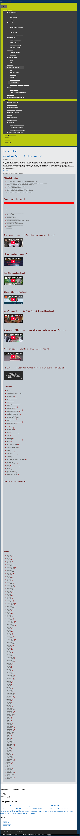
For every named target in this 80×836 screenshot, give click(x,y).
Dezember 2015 (10, 744)
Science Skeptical (10, 216)
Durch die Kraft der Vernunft (12, 219)
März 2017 (8, 723)
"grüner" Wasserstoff (4, 806)
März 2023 (8, 616)
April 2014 (8, 766)
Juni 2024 (8, 594)
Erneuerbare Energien (7, 808)
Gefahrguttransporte (12, 117)
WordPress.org (6, 825)
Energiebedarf (10, 95)
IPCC (44, 809)
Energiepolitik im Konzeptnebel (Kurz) (14, 225)
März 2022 (8, 634)
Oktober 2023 (9, 606)
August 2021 (9, 645)
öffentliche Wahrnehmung (12, 446)
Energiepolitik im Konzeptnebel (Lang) (14, 223)
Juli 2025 (8, 574)
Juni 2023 (8, 612)
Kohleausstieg (22, 811)
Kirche (7, 432)
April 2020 (8, 669)
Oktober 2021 (9, 642)
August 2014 (9, 762)
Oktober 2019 (9, 678)
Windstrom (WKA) (11, 37)
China (11, 806)
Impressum (7, 140)
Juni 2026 (8, 558)
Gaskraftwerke (28, 808)
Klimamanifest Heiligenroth (12, 222)
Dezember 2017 (10, 709)
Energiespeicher (47, 806)
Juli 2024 (8, 592)
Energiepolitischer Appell (10, 135)
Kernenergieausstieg (63, 808)
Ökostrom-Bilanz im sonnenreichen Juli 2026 (16, 186)
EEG (11, 70)
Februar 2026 (9, 564)
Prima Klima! (9, 226)
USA (11, 813)
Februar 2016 (9, 741)
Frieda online (9, 228)
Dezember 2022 (10, 621)
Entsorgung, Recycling (12, 120)
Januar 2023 (9, 619)
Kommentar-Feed (7, 824)
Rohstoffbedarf (9, 452)
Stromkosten (71, 811)
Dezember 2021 (10, 639)
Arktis (7, 390)
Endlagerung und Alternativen (16, 35)
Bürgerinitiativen (13, 82)
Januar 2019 (9, 691)
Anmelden (5, 821)
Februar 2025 (9, 582)
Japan (47, 808)
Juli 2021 (8, 646)
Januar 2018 (9, 708)
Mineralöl (12, 20)
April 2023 (8, 615)
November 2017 (10, 711)
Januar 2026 (9, 565)
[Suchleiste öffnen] (2, 3)
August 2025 (9, 573)
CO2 (14, 806)
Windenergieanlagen (32, 813)
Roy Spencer (52, 811)
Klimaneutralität (3, 811)
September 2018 (10, 697)
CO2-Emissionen (19, 806)
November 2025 (10, 568)
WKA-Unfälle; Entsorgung (15, 47)
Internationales (10, 122)
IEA (41, 808)
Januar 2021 (9, 655)
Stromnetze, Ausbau (14, 72)
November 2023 (10, 604)
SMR (68, 811)
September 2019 (10, 679)
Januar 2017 (9, 726)
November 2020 (10, 658)
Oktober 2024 (9, 588)
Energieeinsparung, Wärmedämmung (15, 97)
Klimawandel (15, 811)
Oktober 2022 (9, 624)
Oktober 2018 (9, 696)
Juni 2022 (8, 630)
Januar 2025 (9, 583)
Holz (11, 62)
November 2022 (10, 622)
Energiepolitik (39, 806)
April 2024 (8, 597)
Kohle (11, 15)
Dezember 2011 (10, 777)
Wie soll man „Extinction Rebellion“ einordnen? (22, 156)
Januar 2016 (9, 742)
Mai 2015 (8, 751)
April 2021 (8, 651)
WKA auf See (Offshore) (15, 45)
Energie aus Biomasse (12, 57)
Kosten (26, 811)
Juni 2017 (8, 718)
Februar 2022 (9, 636)
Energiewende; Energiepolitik (13, 67)
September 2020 (10, 661)
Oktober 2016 (9, 730)
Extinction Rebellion (18, 173)
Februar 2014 (9, 769)
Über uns (7, 137)
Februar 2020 (9, 672)
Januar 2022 (9, 637)
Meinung (12, 173)
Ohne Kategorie (9, 449)
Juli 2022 (8, 628)
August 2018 (9, 699)
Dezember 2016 (10, 727)
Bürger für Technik (10, 214)
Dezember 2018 (10, 693)
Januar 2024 (9, 601)
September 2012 (10, 774)
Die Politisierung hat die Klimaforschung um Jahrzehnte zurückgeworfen (22, 181)
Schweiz (65, 811)
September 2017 (10, 714)
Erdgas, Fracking (13, 17)
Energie (6, 10)
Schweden (61, 811)
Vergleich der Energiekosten (16, 127)
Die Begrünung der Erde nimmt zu (13, 187)
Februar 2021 (9, 654)
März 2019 (8, 688)
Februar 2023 (9, 618)
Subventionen (2, 813)
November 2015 (10, 745)
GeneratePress (25, 832)
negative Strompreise (31, 811)
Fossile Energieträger (12, 12)
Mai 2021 (8, 649)
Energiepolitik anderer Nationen (17, 125)
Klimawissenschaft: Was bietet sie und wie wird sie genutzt (19, 190)
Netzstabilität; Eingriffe (15, 80)
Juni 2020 (8, 666)
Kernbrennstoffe (13, 32)
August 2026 (9, 555)
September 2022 (10, 625)
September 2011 (10, 778)
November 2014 (10, 759)
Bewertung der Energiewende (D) (17, 130)
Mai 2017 (8, 720)
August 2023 (9, 609)
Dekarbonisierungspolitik (12, 107)
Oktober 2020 (9, 660)
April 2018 (8, 705)
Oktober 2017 (9, 712)
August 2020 (9, 663)
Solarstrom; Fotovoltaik (15, 52)
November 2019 (10, 676)
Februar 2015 (9, 756)
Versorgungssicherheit (16, 813)
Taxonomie (7, 813)
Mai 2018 (8, 703)
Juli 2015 (8, 748)
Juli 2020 (8, 664)
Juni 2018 (8, 702)
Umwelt (6, 100)
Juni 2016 (8, 736)
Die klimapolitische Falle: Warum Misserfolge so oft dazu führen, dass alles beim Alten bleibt (26, 183)
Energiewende (56, 806)
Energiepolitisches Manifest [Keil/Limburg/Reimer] (17, 220)
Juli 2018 (8, 700)
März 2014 (8, 768)
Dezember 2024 (10, 585)
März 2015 (8, 754)
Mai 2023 (8, 613)
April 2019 (8, 687)
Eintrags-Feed (6, 822)
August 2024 (9, 591)
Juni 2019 (8, 684)
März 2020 (8, 670)
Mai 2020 (8, 667)
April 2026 (8, 561)
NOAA (48, 811)
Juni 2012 (8, 775)
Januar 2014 (9, 771)
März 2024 (8, 598)
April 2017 (8, 721)
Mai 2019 (8, 685)
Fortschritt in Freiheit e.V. (11, 217)
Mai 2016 (8, 738)
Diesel (7, 399)
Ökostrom (12, 77)
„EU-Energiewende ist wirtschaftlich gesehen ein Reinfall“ (19, 192)
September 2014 (10, 760)
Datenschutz (8, 142)
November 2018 (10, 694)
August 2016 (9, 733)
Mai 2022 (8, 631)
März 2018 (8, 706)
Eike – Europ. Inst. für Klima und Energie (15, 213)
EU (13, 809)
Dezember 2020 (10, 657)
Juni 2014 (8, 765)
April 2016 (8, 739)
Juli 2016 (8, 735)
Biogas (11, 60)
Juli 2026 (8, 556)
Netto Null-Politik (43, 811)
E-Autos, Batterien (14, 90)
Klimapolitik (8, 811)
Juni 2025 (8, 576)
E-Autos (31, 806)
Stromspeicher (13, 75)
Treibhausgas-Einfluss (12, 105)
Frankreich (22, 808)
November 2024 (10, 586)
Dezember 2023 (10, 603)
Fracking (17, 808)
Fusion (7, 420)
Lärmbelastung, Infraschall (13, 112)
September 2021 (10, 643)
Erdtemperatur (66, 806)
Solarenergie (10, 50)
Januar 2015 (9, 757)
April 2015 (8, 753)
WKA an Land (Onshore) (15, 42)
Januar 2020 (9, 673)
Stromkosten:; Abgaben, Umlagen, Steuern (19, 85)
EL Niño (34, 806)
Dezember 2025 (10, 567)
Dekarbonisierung (27, 806)
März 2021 (8, 652)
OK (49, 834)
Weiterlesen (5, 170)
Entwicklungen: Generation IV (16, 27)
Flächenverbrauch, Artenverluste (14, 110)
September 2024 (10, 589)
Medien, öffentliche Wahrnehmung (15, 132)
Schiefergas (56, 811)
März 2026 (8, 562)
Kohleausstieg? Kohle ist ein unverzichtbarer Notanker (18, 189)
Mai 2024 (8, 595)
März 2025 (8, 580)
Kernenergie (10, 22)
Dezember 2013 (10, 772)
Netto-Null (37, 811)
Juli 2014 (8, 763)
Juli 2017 (8, 717)
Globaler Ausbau (13, 30)
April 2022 (8, 633)
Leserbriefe (9, 438)
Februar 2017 (9, 724)
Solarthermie (13, 55)
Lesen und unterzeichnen (11, 203)
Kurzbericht (9, 437)
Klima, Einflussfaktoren (12, 102)
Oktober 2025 (9, 570)
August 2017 (9, 715)
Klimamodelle (71, 808)
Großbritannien (36, 808)
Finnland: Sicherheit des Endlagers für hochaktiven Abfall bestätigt (20, 184)
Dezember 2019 (10, 675)
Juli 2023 (8, 610)
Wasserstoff (23, 813)
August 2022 (9, 627)
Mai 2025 (8, 577)
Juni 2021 (8, 648)
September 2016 (10, 732)
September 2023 (10, 607)
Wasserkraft (10, 65)
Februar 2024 (9, 600)
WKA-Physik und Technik (15, 40)
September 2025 (10, 571)
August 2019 (9, 681)
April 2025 (8, 579)
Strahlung (9, 115)
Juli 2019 (8, 682)
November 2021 (10, 640)
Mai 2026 (8, 559)
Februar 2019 (9, 690)
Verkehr (9, 87)
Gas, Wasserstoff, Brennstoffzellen (18, 92)
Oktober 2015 (9, 747)
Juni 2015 (8, 750)
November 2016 (10, 729)
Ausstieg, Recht (13, 25)
